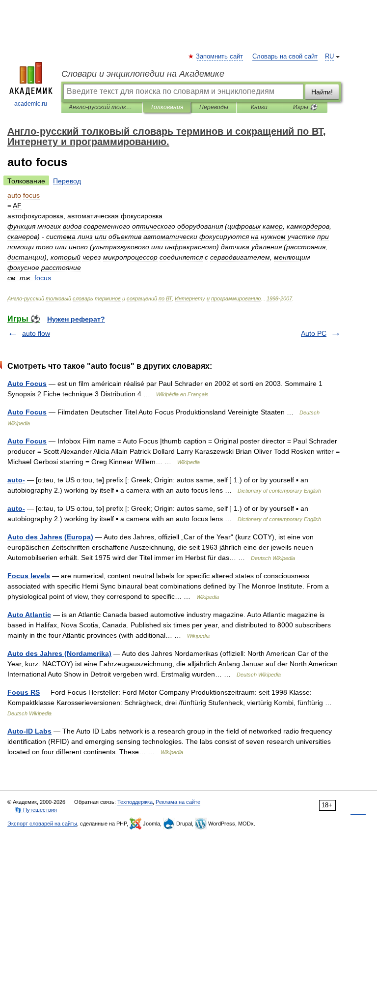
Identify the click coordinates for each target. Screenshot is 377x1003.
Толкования (166, 107)
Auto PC (313, 333)
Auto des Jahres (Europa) (50, 537)
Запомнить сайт (220, 56)
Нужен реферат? (76, 319)
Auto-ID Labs (29, 731)
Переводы (213, 107)
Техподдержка (135, 802)
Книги (259, 107)
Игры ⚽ (305, 107)
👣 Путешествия (36, 810)
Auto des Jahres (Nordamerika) (59, 653)
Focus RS (23, 692)
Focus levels (28, 576)
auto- (16, 480)
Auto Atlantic (29, 615)
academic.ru (30, 103)
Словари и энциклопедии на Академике (142, 74)
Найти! (322, 92)
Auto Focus (27, 383)
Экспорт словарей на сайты (42, 823)
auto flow (36, 333)
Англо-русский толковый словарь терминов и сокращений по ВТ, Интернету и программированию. (102, 107)
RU (329, 56)
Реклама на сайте (178, 802)
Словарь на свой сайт (285, 56)
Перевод (67, 181)
